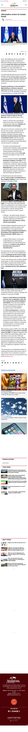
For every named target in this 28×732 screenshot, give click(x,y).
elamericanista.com (7, 356)
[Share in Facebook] (12, 54)
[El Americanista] (3, 19)
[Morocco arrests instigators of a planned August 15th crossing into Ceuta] (4, 554)
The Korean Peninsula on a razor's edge (16, 487)
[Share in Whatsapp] (25, 54)
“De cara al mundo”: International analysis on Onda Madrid (16, 492)
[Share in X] (14, 54)
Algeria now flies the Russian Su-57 (17, 542)
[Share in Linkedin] (23, 54)
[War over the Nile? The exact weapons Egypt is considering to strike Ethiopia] (4, 559)
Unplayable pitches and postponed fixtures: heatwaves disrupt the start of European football (17, 471)
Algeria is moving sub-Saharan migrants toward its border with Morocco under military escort (16, 549)
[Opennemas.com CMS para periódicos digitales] (14, 719)
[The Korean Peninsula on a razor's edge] (4, 487)
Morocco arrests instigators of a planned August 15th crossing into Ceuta (16, 554)
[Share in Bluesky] (17, 54)
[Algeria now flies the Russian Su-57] (4, 543)
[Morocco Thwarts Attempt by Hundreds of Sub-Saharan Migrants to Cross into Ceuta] (4, 564)
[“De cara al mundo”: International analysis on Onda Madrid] (4, 492)
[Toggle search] (26, 5)
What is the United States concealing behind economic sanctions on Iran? (17, 482)
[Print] (9, 54)
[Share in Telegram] (20, 54)
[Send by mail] (6, 54)
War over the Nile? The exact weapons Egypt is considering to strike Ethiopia (16, 559)
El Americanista (9, 19)
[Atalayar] (14, 5)
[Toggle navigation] (2, 5)
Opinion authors (8, 459)
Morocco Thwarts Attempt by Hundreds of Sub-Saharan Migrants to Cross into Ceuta (17, 565)
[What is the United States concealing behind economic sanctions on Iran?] (4, 482)
